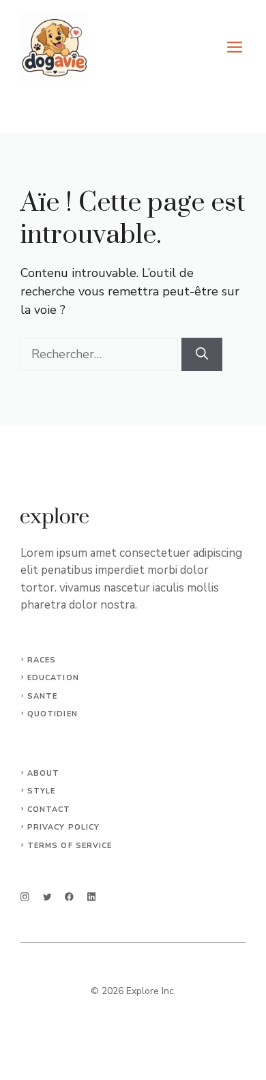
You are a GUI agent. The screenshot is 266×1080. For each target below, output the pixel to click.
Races (42, 660)
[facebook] (69, 896)
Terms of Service (70, 846)
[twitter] (47, 896)
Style (41, 791)
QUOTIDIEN (52, 714)
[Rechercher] (201, 354)
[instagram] (24, 896)
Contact (49, 809)
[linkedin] (91, 896)
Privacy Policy (63, 827)
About (43, 773)
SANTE (42, 696)
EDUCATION (53, 678)
